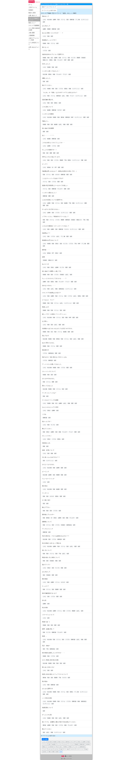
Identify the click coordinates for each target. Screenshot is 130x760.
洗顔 (67, 19)
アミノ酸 (77, 19)
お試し (63, 95)
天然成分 (83, 57)
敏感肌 (48, 110)
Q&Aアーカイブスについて (49, 7)
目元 (52, 57)
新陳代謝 (72, 19)
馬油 (88, 219)
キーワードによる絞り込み (49, 10)
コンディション (84, 19)
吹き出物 (49, 19)
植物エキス (45, 60)
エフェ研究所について (34, 43)
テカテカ (66, 229)
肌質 (84, 117)
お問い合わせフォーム (34, 48)
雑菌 (69, 60)
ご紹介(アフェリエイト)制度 (34, 39)
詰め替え (44, 751)
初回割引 (31, 10)
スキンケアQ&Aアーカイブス (34, 19)
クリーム (63, 19)
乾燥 (48, 36)
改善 (44, 22)
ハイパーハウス (69, 758)
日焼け (56, 243)
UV (52, 167)
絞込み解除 (45, 739)
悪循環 (48, 29)
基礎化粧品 (61, 288)
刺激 (55, 60)
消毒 (82, 160)
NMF (65, 60)
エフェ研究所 (69, 756)
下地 (65, 160)
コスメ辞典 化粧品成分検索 (34, 29)
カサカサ (57, 174)
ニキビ (44, 19)
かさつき (50, 749)
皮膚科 (54, 19)
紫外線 (62, 117)
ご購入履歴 (32, 32)
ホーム (30, 4)
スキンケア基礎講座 (34, 25)
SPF (56, 167)
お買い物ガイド (33, 15)
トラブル (45, 50)
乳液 (58, 19)
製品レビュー (32, 22)
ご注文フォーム (33, 7)
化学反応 (51, 746)
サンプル (73, 57)
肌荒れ (51, 60)
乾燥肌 (44, 43)
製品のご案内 (32, 13)
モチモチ (59, 110)
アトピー (65, 74)
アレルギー (60, 60)
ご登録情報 (32, 35)
